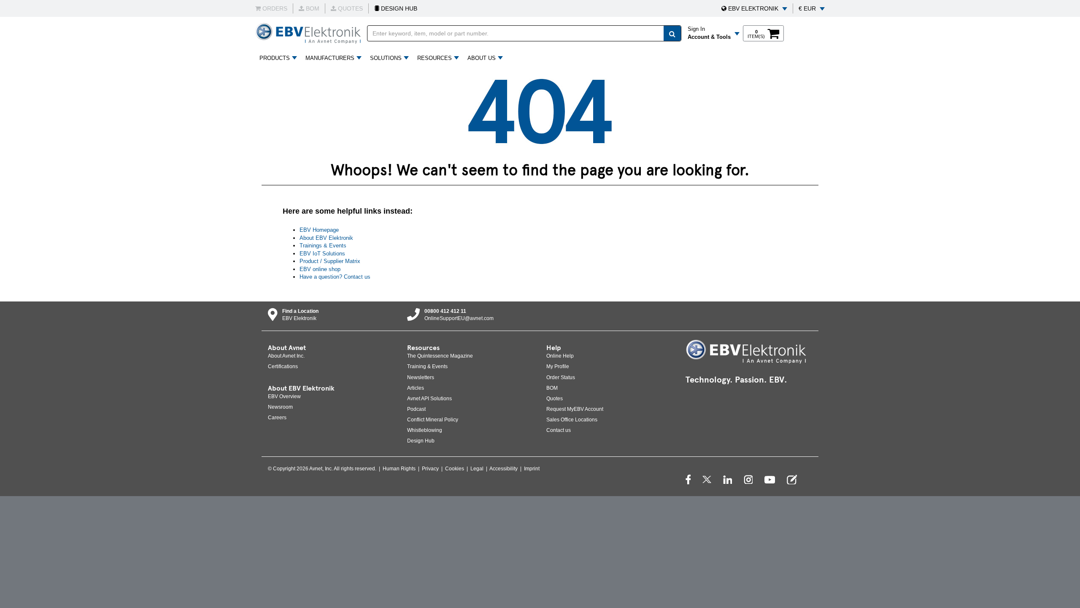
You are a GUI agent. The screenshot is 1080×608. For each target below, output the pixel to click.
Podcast (416, 409)
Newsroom (280, 407)
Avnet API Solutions (429, 399)
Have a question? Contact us (335, 277)
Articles (415, 388)
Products (274, 58)
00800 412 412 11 (445, 311)
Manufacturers (329, 58)
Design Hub (421, 441)
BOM (552, 388)
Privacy (430, 469)
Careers (277, 418)
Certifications (283, 366)
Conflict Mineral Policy (432, 420)
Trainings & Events (323, 245)
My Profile (557, 366)
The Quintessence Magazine (440, 356)
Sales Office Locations (571, 420)
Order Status (560, 377)
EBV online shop (320, 269)
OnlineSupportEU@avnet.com (459, 318)
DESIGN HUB (398, 8)
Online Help (560, 356)
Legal (476, 469)
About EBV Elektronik (326, 238)
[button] (754, 8)
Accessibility (503, 469)
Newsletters (420, 377)
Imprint (532, 469)
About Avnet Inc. (286, 356)
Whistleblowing (424, 430)
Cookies (454, 469)
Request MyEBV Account (574, 409)
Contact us (558, 430)
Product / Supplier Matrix (330, 261)
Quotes (554, 399)
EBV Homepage (319, 230)
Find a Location (300, 311)
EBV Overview (284, 396)
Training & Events (427, 366)
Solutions (386, 58)
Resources (434, 58)
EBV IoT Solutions (322, 253)
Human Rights (399, 469)
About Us (481, 58)
